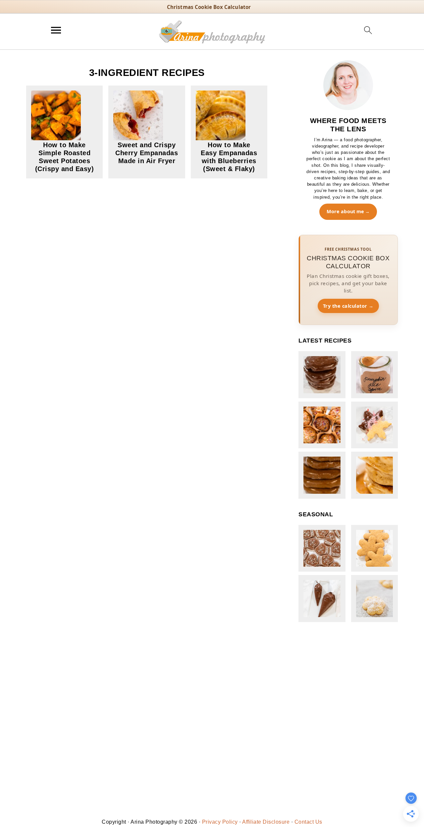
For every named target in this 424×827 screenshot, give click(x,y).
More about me (345, 211)
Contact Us (308, 822)
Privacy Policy (220, 822)
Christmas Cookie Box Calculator (209, 7)
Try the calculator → (348, 306)
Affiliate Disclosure (266, 822)
